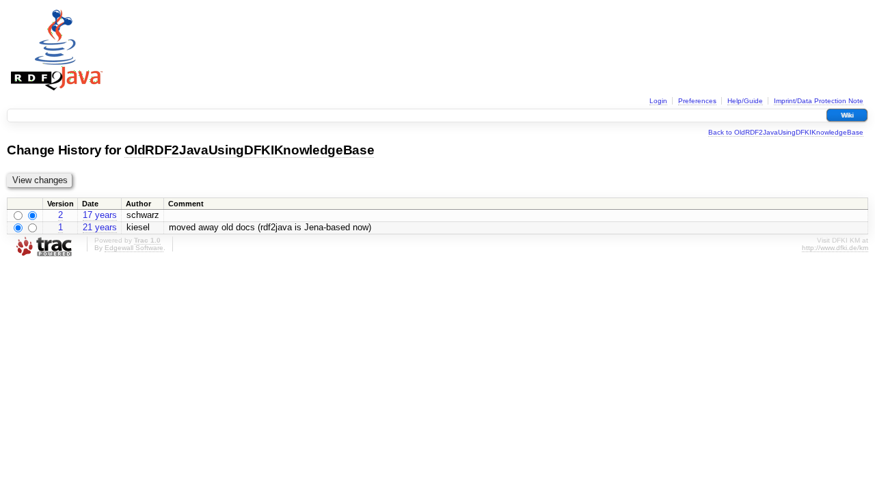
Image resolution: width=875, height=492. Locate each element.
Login (658, 101)
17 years (100, 215)
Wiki (847, 115)
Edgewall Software (134, 247)
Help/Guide (745, 101)
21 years (100, 227)
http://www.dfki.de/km (835, 247)
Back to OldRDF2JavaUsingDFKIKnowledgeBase (785, 132)
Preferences (697, 101)
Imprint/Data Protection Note (818, 101)
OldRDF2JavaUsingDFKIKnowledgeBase (249, 150)
